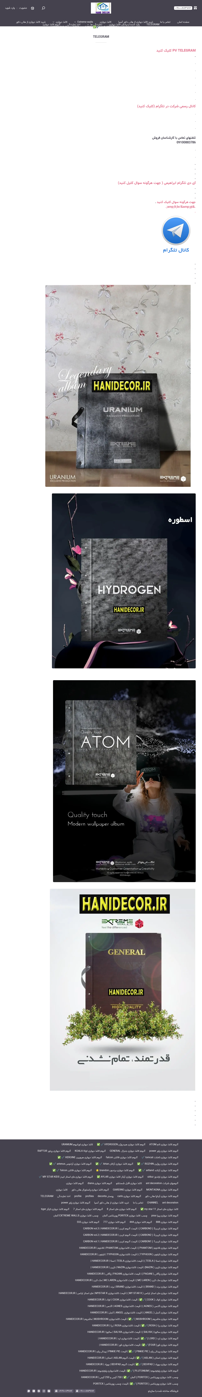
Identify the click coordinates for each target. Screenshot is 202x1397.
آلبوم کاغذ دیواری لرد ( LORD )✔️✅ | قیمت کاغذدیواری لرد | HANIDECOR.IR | (138, 1338)
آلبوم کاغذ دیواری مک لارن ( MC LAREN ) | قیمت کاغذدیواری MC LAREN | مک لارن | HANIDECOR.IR (126, 1280)
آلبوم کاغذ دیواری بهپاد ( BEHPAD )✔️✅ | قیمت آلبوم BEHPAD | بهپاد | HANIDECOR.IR (132, 1364)
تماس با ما (165, 22)
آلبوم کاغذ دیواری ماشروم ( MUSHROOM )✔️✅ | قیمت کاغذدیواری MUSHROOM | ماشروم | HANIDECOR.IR (122, 1319)
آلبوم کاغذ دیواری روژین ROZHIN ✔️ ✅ (157, 1164)
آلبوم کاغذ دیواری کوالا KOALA (90, 1151)
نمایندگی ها (96, 24)
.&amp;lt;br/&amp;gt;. (181, 206)
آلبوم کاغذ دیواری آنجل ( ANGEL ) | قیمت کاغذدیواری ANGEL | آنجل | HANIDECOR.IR (134, 1313)
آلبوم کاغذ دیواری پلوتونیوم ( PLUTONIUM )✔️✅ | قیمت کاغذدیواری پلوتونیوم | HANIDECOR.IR (128, 1371)
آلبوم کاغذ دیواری (51, 24)
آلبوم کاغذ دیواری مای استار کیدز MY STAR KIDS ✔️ (66, 1177)
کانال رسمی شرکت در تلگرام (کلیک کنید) (166, 106)
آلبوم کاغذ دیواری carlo (129, 1196)
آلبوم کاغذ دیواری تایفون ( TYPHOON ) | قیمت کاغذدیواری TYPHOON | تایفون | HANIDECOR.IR (129, 1254)
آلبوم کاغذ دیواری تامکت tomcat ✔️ (160, 1157)
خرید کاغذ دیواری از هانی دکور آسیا (135, 22)
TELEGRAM (152, 24)
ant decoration (170, 1203)
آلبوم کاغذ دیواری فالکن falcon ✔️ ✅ (72, 1170)
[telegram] (39, 1391)
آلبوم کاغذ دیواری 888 (167, 1222)
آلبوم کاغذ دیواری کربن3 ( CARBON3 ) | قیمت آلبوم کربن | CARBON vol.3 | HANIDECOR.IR (130, 1228)
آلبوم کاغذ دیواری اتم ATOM (163, 1144)
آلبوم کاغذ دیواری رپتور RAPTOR (54, 1151)
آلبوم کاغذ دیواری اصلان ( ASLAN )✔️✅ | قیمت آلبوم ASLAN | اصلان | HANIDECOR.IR (133, 1358)
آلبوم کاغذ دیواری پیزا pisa (164, 1216)
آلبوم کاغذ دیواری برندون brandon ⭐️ (115, 1170)
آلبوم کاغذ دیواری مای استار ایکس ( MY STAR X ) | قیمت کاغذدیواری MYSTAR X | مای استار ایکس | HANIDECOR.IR (118, 1293)
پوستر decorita (105, 1196)
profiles (89, 1196)
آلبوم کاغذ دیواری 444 (141, 1222)
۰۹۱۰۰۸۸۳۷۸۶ (86, 1391)
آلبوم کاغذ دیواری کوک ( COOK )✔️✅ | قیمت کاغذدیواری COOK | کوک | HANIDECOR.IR (133, 1300)
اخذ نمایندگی (73, 24)
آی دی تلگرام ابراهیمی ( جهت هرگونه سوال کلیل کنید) (157, 183)
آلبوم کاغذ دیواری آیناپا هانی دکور (161, 1196)
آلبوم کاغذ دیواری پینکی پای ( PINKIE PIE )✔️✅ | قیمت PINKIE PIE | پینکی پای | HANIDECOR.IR (128, 1351)
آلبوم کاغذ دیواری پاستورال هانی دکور (90, 1190)
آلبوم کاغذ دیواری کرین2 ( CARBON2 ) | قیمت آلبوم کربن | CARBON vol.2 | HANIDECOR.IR (130, 1235)
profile (77, 1196)
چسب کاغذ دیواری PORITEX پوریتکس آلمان (124, 1216)
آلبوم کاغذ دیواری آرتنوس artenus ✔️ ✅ (70, 1164)
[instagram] (44, 1391)
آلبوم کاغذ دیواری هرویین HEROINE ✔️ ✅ (80, 1157)
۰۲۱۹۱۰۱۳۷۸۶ (65, 1391)
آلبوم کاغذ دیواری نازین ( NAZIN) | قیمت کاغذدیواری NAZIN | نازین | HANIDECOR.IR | (134, 1267)
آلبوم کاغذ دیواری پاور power (163, 1151)
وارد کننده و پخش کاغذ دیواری (124, 24)
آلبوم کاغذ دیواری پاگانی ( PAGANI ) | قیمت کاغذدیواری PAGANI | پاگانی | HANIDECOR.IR (132, 1274)
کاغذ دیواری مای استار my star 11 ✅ (159, 1209)
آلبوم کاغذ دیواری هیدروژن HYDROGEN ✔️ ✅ (121, 1144)
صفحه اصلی (183, 22)
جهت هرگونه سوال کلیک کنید (176, 202)
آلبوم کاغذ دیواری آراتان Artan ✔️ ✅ (114, 1164)
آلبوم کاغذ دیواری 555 (88, 1222)
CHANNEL (152, 1203)
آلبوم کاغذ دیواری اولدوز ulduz (162, 1177)
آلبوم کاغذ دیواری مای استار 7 (88, 1209)
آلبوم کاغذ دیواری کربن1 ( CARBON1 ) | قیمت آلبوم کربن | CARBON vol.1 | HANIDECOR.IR (130, 1241)
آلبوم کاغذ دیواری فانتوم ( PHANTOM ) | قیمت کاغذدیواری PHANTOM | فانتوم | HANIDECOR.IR (128, 1248)
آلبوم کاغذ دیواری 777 (114, 1222)
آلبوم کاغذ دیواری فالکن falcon (122, 1157)
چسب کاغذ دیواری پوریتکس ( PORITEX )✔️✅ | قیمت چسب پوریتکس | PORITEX (135, 1384)
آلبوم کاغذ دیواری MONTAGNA (162, 1190)
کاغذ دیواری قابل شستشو (129, 1183)
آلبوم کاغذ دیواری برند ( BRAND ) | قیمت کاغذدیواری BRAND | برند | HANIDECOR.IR (135, 1287)
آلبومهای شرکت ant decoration (162, 1183)
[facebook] (49, 1391)
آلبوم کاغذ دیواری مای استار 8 (122, 1209)
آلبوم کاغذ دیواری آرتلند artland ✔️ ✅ (158, 1170)
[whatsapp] (29, 1391)
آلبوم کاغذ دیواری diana (100, 1183)
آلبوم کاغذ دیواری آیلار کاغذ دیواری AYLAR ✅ (120, 1177)
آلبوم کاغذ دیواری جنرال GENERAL (127, 1151)
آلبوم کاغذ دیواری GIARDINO (127, 1190)
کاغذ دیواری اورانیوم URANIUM (77, 1144)
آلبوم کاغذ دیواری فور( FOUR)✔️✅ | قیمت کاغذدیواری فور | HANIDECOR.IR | (138, 1345)
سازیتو (151, 1391)
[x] (34, 1391)
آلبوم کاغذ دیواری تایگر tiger (55, 1209)
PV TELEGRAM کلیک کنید (176, 50)
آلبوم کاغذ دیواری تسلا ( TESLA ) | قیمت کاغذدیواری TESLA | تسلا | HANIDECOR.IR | (134, 1261)
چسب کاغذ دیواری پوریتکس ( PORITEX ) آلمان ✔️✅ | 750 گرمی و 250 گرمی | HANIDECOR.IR (99, 27)
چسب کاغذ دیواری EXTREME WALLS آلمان (75, 1216)
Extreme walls (85, 22)
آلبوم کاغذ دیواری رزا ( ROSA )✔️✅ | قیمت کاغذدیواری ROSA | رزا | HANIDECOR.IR (135, 1325)
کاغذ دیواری (105, 22)
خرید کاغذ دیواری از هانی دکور (31, 22)
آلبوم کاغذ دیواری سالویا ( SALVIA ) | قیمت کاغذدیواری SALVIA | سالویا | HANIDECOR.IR (132, 1332)
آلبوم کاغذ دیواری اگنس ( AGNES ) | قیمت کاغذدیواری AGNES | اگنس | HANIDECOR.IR (133, 1306)
